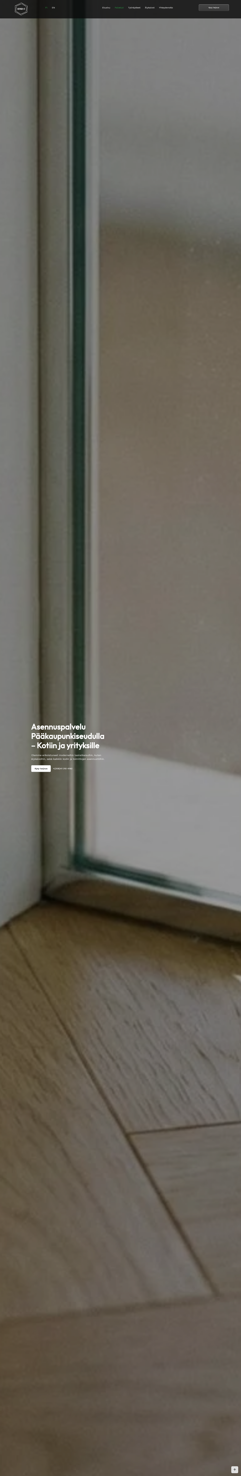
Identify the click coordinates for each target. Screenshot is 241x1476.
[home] (27, 9)
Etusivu (106, 7)
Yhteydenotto (166, 7)
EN (53, 7)
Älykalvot (150, 7)
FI (46, 7)
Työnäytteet (134, 7)
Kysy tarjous (214, 7)
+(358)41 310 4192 (62, 768)
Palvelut (119, 7)
